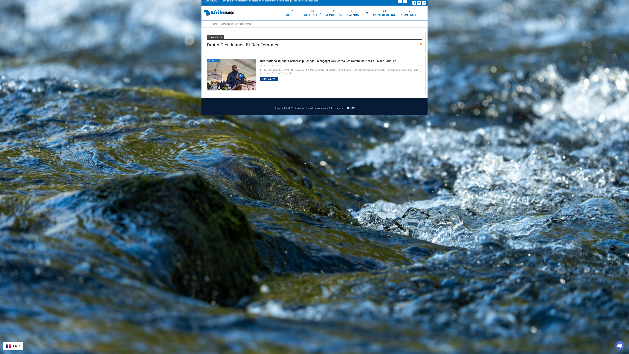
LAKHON (350, 108)
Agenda (353, 15)
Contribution (385, 15)
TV (366, 13)
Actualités (213, 60)
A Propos (334, 15)
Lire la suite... (269, 79)
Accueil (292, 15)
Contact (408, 15)
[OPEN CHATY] (619, 345)
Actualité (312, 15)
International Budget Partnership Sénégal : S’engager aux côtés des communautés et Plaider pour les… (329, 61)
